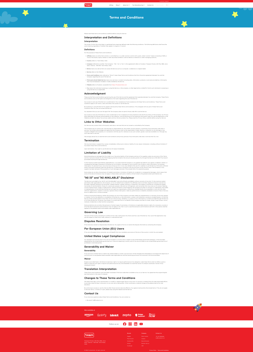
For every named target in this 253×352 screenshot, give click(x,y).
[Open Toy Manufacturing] (144, 5)
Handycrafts (130, 341)
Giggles (129, 336)
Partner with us (145, 343)
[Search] (167, 5)
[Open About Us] (129, 5)
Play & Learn (130, 338)
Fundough (129, 345)
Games (129, 343)
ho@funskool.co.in (160, 338)
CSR (142, 345)
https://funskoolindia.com (119, 84)
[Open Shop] (119, 5)
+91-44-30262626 (160, 336)
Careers (143, 338)
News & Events (145, 341)
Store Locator (144, 336)
